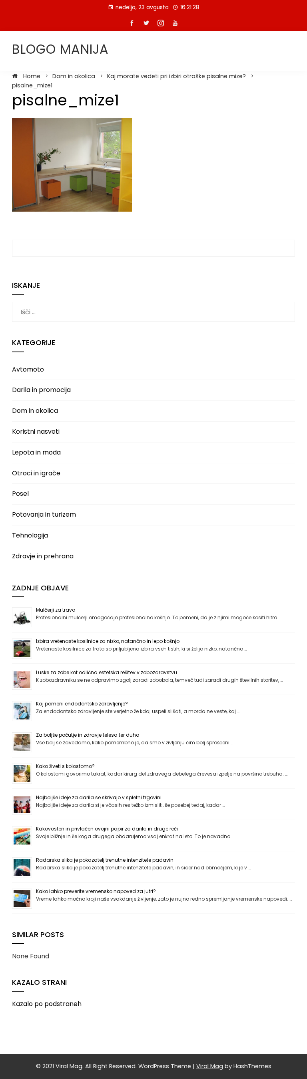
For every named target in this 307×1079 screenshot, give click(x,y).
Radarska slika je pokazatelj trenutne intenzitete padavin (104, 860)
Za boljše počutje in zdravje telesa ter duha (88, 734)
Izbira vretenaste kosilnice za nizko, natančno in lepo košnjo (107, 641)
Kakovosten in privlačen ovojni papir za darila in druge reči (107, 828)
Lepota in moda (36, 452)
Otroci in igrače (36, 473)
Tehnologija (30, 535)
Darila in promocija (41, 389)
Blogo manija (60, 49)
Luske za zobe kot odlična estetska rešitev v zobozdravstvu (106, 672)
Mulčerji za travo (55, 609)
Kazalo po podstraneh (47, 1003)
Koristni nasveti (36, 431)
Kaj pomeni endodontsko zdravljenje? (82, 703)
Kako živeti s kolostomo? (65, 766)
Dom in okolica (35, 410)
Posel (20, 493)
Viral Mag (209, 1066)
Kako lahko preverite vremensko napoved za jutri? (96, 891)
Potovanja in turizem (44, 514)
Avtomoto (28, 369)
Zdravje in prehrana (43, 556)
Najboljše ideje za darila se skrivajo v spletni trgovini (98, 797)
